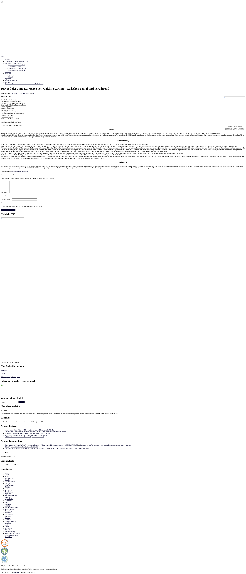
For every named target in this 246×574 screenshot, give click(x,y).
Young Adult (8, 537)
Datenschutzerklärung (11, 80)
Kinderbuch (8, 500)
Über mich (8, 73)
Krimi (6, 502)
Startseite (7, 60)
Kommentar (5, 192)
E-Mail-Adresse (6, 199)
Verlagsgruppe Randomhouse (11, 125)
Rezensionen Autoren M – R (17, 68)
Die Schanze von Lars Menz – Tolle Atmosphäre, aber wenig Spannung (26, 435)
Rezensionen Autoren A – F (16, 65)
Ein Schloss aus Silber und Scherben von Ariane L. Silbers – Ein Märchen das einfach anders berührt (35, 432)
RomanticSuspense (10, 521)
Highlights (8, 493)
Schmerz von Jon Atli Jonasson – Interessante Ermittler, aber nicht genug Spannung (105, 445)
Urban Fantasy (9, 530)
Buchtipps (8, 82)
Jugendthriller (9, 499)
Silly (33, 93)
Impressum (8, 79)
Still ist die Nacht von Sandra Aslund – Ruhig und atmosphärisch (24, 437)
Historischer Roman (11, 495)
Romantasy (8, 519)
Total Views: (9, 465)
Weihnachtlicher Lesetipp (12, 533)
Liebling (7, 506)
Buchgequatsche (10, 478)
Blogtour (7, 476)
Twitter (3, 373)
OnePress (16, 572)
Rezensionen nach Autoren (13, 63)
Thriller (7, 526)
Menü (2, 56)
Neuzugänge (8, 511)
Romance (7, 518)
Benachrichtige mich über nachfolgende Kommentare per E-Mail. (22, 206)
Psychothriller (9, 514)
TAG (6, 525)
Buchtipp (7, 480)
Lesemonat (8, 504)
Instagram (4, 370)
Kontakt (10, 77)
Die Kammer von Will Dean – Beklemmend (24, 447)
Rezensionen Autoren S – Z (16, 70)
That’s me (11, 75)
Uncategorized (9, 528)
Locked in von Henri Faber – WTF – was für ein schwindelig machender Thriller (29, 430)
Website (3, 203)
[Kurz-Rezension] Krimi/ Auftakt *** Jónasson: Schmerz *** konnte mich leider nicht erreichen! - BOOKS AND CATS (41, 445)
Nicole (7, 447)
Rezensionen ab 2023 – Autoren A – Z (16, 61)
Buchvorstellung (16, 171)
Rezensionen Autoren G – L (17, 66)
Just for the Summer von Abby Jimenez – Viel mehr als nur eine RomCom (27, 433)
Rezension (25, 171)
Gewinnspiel (8, 490)
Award (7, 474)
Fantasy (7, 488)
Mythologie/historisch (11, 507)
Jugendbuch (8, 497)
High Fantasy (9, 492)
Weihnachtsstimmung (11, 535)
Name (3, 196)
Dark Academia (9, 485)
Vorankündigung (10, 531)
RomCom (8, 523)
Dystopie (7, 487)
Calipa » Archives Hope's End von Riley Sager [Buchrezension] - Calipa (27, 448)
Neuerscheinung (10, 509)
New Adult (8, 512)
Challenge (8, 483)
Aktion (7, 473)
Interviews (8, 72)
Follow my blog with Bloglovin (10, 377)
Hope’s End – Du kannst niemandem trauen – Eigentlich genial (70, 448)
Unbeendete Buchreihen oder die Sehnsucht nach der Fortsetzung (24, 84)
